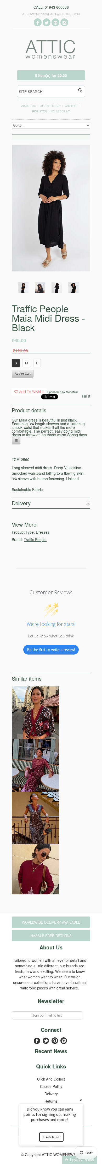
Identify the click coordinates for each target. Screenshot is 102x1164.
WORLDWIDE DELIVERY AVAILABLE (51, 922)
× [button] (81, 1100)
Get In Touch (50, 105)
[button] (57, 1160)
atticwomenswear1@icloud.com (51, 14)
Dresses (42, 532)
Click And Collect (51, 1079)
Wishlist (71, 105)
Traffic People (35, 539)
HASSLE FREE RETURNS (51, 935)
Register (39, 111)
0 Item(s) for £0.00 (51, 75)
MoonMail (72, 392)
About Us (28, 105)
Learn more (51, 1137)
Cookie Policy (51, 1086)
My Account (60, 111)
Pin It (86, 396)
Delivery (51, 1093)
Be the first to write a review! (51, 649)
